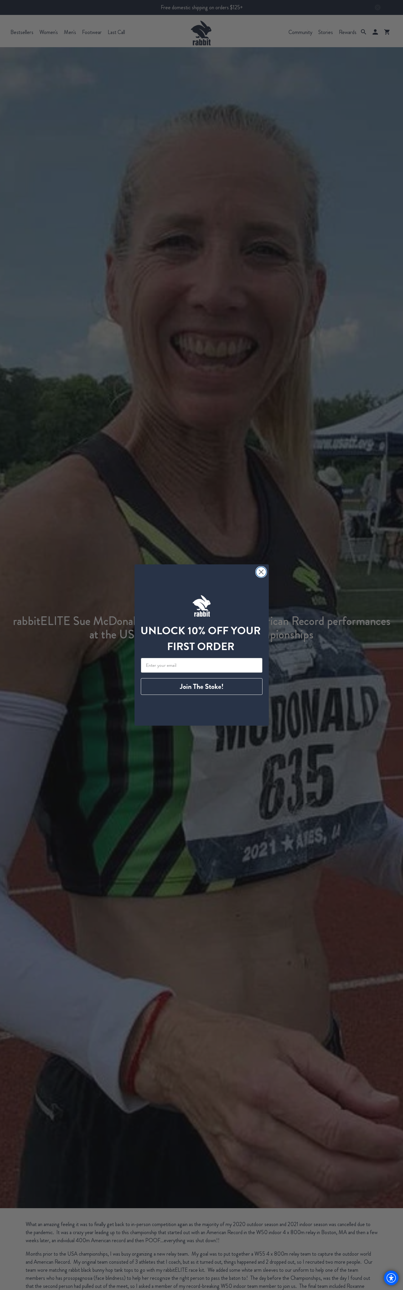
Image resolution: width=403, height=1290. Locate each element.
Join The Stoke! (201, 686)
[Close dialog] (261, 572)
